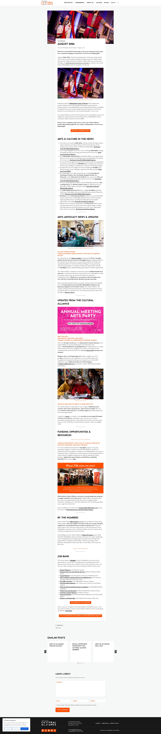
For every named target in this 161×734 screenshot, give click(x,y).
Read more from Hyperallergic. (84, 201)
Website (93, 701)
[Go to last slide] (45, 651)
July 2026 (59, 627)
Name (58, 701)
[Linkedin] (51, 730)
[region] (16, 724)
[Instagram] (45, 730)
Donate (106, 2)
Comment (59, 682)
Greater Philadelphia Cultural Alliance (67, 47)
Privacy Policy (114, 723)
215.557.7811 (72, 731)
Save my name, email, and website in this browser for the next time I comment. (76, 705)
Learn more (68, 610)
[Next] (116, 651)
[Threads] (54, 730)
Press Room (105, 723)
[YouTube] (48, 730)
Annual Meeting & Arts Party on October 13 (77, 63)
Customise (8, 728)
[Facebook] (42, 730)
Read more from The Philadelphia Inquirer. (83, 160)
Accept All (24, 728)
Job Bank (99, 3)
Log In (113, 3)
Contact (98, 723)
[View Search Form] (118, 2)
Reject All (16, 728)
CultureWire (61, 41)
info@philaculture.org (76, 729)
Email (75, 701)
